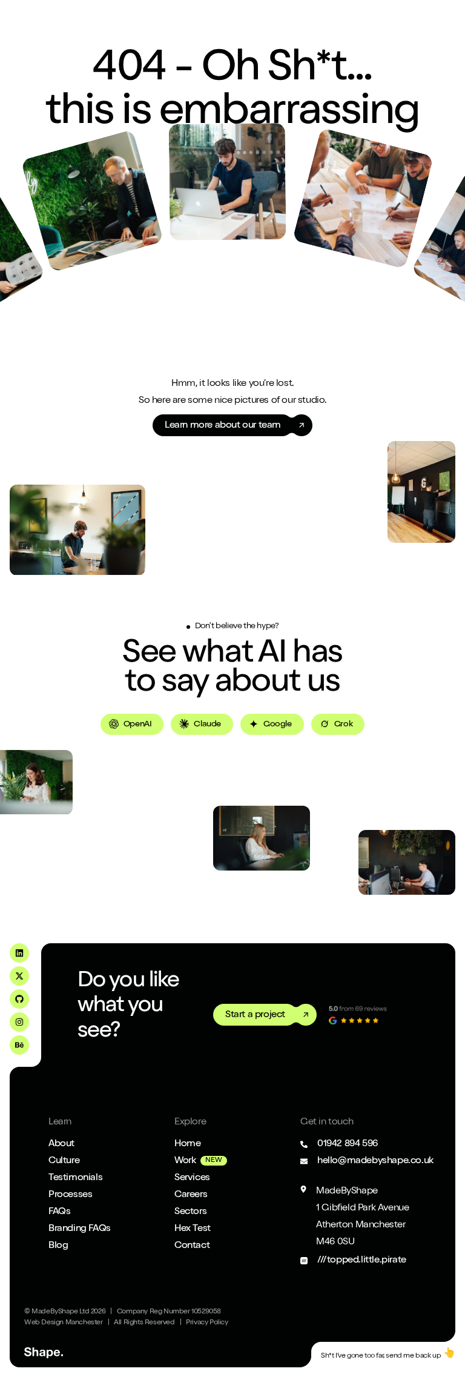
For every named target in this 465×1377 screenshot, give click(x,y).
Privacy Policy (207, 1323)
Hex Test (192, 1229)
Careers (190, 1195)
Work (185, 1161)
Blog (58, 1246)
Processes (70, 1195)
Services (192, 1178)
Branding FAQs (79, 1229)
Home (187, 1144)
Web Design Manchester (63, 1323)
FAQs (59, 1212)
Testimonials (75, 1178)
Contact (191, 1246)
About (61, 1144)
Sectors (190, 1212)
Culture (63, 1161)
